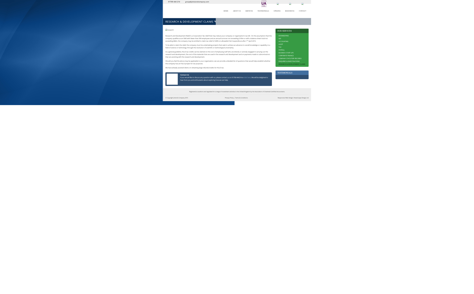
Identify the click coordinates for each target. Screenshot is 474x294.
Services (249, 11)
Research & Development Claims (292, 64)
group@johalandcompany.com (197, 2)
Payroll (282, 50)
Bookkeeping (284, 36)
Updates (277, 11)
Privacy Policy (229, 98)
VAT (280, 39)
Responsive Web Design (285, 98)
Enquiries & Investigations (289, 61)
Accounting (283, 41)
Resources (289, 11)
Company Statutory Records (290, 58)
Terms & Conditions (241, 98)
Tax (280, 47)
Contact (302, 11)
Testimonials (263, 11)
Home (226, 11)
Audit (281, 44)
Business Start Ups (286, 53)
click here (247, 77)
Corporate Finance (286, 56)
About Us (237, 11)
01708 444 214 (174, 1)
